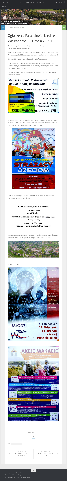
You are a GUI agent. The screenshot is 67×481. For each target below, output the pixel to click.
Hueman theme (26, 477)
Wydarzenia (40, 2)
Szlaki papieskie (30, 2)
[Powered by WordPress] (11, 477)
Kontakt (4, 6)
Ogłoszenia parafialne (16, 28)
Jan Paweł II (20, 2)
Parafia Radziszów (7, 2)
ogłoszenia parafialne (16, 444)
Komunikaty (58, 2)
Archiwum (49, 2)
